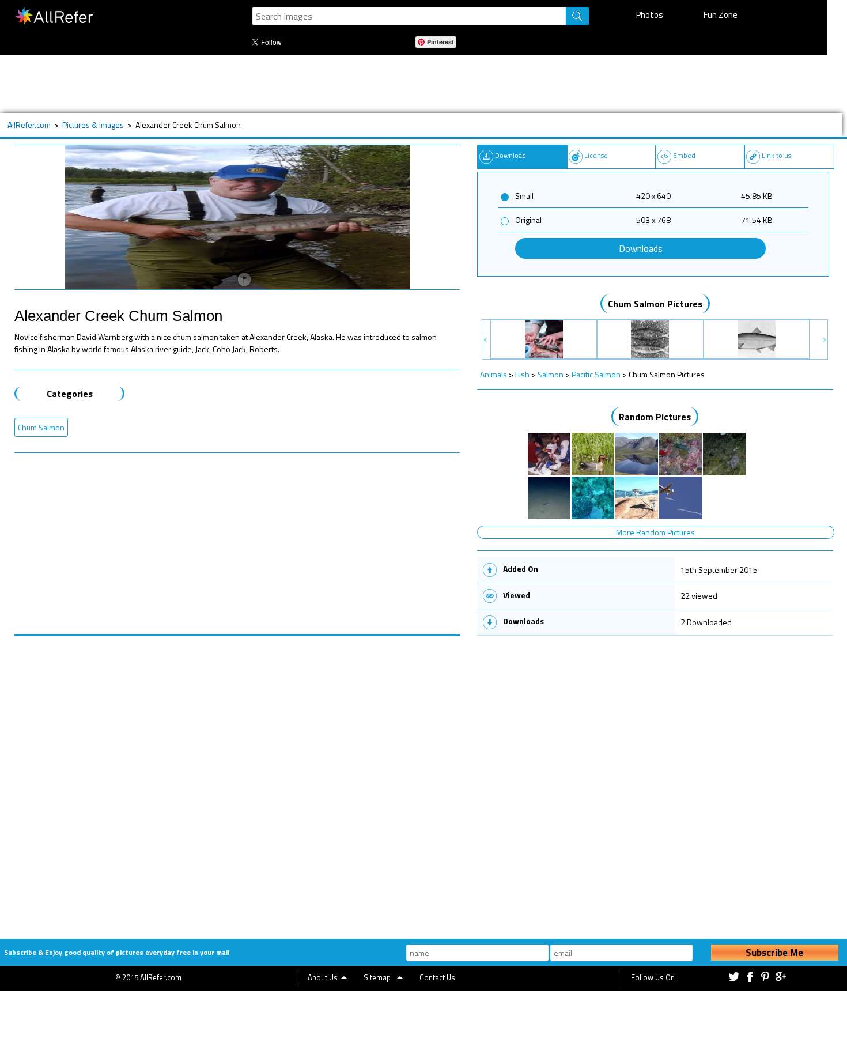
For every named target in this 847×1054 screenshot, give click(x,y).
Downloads (641, 248)
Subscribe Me (774, 952)
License (596, 155)
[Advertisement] (379, 84)
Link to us (776, 155)
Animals (493, 374)
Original (528, 220)
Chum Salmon (41, 427)
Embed (684, 155)
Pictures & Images (93, 125)
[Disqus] (237, 780)
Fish (522, 374)
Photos (649, 14)
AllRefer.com (29, 125)
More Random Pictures (655, 532)
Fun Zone (721, 14)
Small (524, 196)
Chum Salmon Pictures (655, 304)
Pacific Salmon (596, 374)
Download (510, 155)
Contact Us (437, 977)
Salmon (551, 374)
